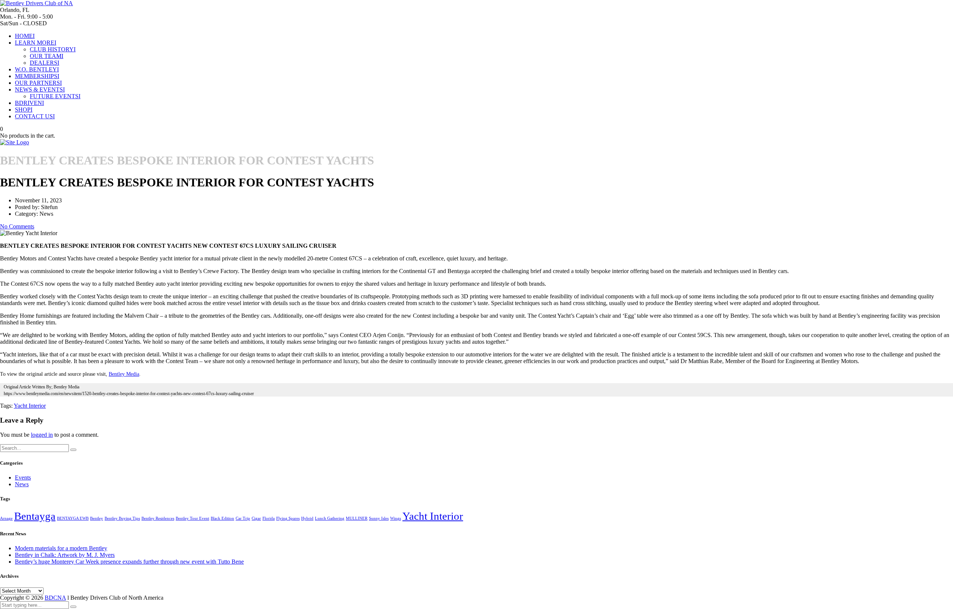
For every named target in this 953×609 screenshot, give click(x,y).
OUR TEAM (46, 56)
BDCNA (55, 597)
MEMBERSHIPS (37, 76)
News (22, 484)
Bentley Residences (157, 518)
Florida (268, 518)
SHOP (23, 109)
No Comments (17, 226)
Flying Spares (288, 518)
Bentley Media (124, 374)
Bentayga (34, 516)
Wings (395, 518)
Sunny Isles (379, 518)
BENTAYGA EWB (73, 518)
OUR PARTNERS (38, 83)
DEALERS (44, 63)
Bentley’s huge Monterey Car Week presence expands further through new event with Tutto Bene (129, 561)
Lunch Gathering (329, 518)
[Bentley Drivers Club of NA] (36, 3)
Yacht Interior (30, 406)
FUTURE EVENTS (55, 96)
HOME (25, 36)
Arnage (6, 518)
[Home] (14, 142)
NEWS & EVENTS (40, 89)
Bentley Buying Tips (122, 518)
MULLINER (356, 518)
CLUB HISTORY (53, 49)
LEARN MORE (35, 42)
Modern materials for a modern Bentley (61, 548)
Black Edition (222, 518)
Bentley (96, 518)
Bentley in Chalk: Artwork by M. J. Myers (65, 555)
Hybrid (307, 518)
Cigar (256, 518)
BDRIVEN (29, 103)
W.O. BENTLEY (37, 69)
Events (23, 477)
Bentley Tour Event (192, 518)
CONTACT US (35, 116)
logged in (42, 435)
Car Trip (243, 518)
